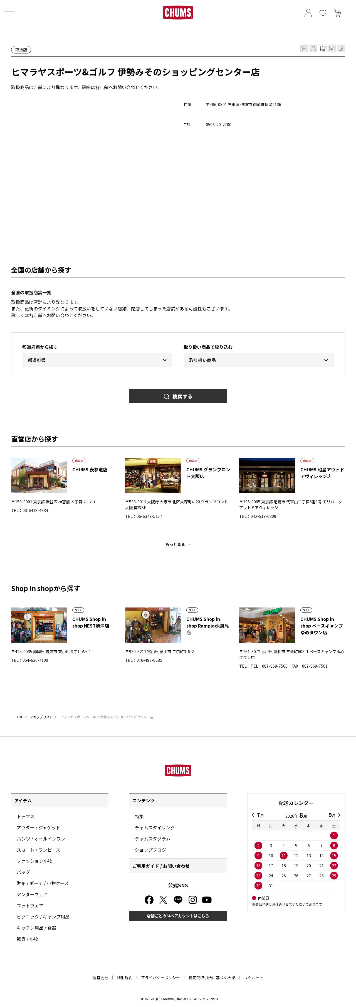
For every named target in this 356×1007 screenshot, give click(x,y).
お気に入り (322, 12)
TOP (20, 716)
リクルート (253, 977)
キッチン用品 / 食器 (36, 927)
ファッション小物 (34, 860)
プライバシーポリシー (160, 977)
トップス (25, 816)
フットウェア (30, 905)
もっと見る (175, 544)
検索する (182, 396)
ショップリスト (41, 716)
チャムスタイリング (155, 827)
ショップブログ (150, 849)
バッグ (23, 872)
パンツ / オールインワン (41, 838)
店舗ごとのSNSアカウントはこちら (178, 915)
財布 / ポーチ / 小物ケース (43, 883)
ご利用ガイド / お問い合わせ (161, 866)
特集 (139, 816)
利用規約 (124, 977)
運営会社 (100, 977)
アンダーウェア (32, 894)
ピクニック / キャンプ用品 (43, 916)
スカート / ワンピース (38, 849)
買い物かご (337, 12)
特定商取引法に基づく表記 (212, 977)
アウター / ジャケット (38, 827)
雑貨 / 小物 (27, 938)
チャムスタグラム (152, 838)
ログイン (308, 12)
